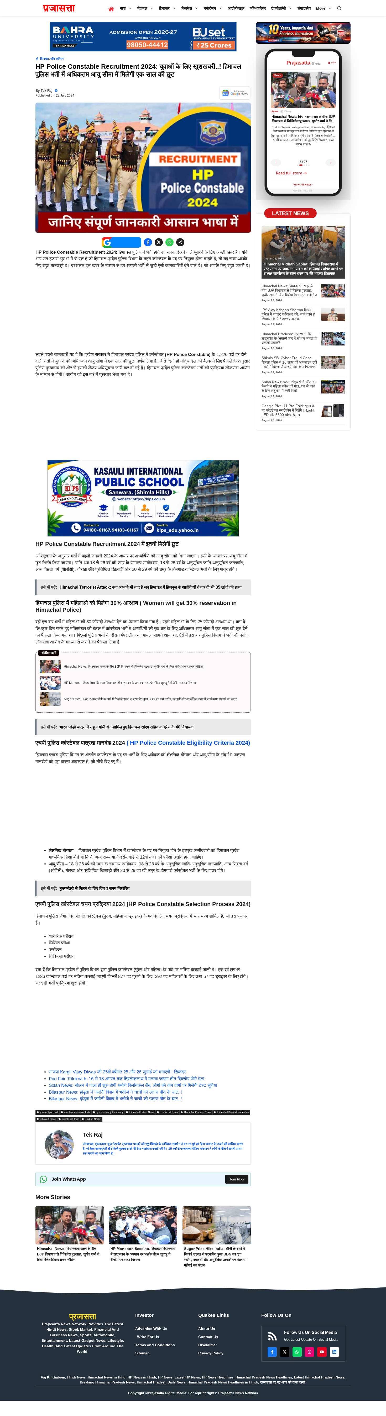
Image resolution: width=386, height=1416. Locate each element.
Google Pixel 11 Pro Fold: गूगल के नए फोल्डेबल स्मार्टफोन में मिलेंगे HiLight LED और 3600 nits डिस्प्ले (288, 410)
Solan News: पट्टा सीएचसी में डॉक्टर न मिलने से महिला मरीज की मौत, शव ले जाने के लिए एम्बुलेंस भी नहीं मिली (289, 386)
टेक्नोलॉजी (278, 8)
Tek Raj (47, 91)
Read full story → (291, 173)
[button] (339, 8)
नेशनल (142, 8)
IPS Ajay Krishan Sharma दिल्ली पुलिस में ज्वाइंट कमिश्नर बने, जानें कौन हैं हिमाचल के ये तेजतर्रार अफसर (288, 314)
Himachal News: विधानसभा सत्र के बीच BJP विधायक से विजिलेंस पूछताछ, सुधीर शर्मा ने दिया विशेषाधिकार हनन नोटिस (133, 666)
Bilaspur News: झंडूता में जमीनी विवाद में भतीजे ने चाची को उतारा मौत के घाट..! (115, 1092)
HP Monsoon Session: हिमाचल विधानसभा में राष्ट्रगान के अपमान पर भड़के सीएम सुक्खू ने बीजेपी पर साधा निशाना (130, 683)
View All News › (303, 185)
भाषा (123, 8)
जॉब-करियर (258, 8)
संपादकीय (304, 8)
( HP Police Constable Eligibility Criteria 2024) (188, 742)
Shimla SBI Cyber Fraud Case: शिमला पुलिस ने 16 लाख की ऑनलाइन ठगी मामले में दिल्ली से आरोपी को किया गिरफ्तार (289, 362)
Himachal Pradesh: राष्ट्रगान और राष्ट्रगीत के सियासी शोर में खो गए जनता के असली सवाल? (289, 338)
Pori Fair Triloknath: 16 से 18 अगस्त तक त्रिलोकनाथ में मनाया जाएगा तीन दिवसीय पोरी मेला (126, 1078)
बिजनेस (186, 8)
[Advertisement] (143, 312)
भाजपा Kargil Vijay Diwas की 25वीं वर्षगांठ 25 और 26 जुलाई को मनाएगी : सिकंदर (117, 1071)
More (320, 8)
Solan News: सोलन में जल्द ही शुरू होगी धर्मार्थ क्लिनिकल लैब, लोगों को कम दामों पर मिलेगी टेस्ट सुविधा (133, 1085)
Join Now (236, 1179)
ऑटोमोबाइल (236, 8)
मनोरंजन (210, 8)
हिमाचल (164, 8)
